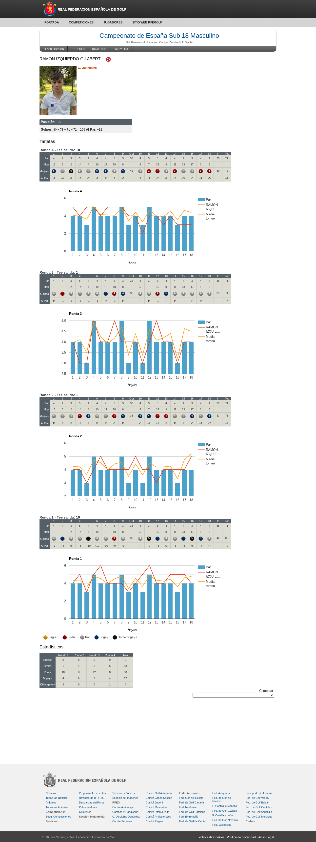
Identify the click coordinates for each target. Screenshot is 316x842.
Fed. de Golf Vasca (257, 797)
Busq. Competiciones (58, 816)
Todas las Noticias (57, 797)
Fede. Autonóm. (189, 793)
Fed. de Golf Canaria (191, 802)
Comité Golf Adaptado (159, 793)
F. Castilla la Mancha (224, 805)
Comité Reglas (154, 821)
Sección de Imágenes (125, 797)
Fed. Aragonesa (221, 793)
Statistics (99, 49)
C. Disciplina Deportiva (125, 816)
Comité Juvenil (154, 802)
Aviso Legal (266, 837)
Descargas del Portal (91, 802)
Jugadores (112, 22)
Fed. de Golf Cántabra (259, 807)
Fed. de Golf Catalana (192, 811)
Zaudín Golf (176, 42)
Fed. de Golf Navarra (225, 820)
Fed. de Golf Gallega (224, 810)
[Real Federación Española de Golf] (158, 9)
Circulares (85, 811)
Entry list (121, 49)
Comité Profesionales (158, 816)
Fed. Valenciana (221, 824)
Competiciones (81, 22)
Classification (53, 49)
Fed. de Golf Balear (257, 802)
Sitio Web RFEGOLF (147, 22)
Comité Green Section (159, 797)
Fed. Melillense (188, 807)
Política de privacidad (241, 837)
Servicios (52, 821)
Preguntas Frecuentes (92, 793)
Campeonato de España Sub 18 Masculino (159, 35)
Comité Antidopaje (123, 807)
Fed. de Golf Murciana (259, 816)
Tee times (78, 49)
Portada (51, 22)
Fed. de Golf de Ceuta (192, 821)
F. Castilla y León (222, 815)
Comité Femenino (122, 821)
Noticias (51, 793)
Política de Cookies (211, 837)
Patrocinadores (88, 807)
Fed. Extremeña (188, 816)
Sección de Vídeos (123, 793)
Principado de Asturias (259, 793)
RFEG (116, 802)
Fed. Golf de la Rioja (191, 797)
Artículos (51, 802)
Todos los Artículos (57, 807)
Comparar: (266, 691)
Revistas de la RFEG (91, 797)
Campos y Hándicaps (125, 811)
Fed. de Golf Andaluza (259, 811)
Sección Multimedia (91, 816)
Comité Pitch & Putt (157, 811)
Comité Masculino (156, 807)
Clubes (250, 821)
